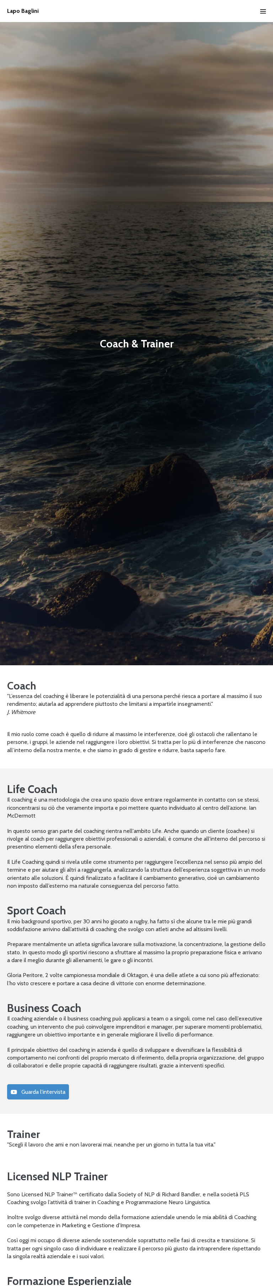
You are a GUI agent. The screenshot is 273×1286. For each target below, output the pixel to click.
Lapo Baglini (23, 10)
